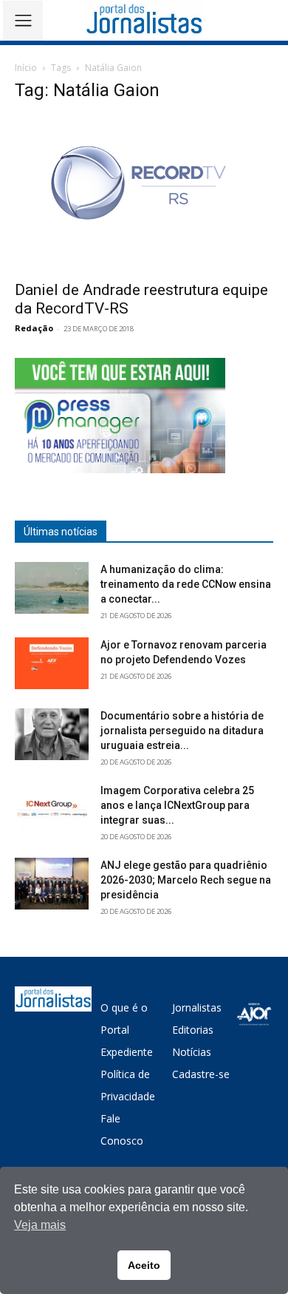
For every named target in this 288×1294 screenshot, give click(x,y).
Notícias (191, 1052)
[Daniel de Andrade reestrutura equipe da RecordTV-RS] (144, 193)
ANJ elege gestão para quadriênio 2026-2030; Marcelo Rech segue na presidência (185, 880)
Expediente (126, 1052)
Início (26, 67)
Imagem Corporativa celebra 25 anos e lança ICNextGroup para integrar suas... (177, 805)
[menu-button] (23, 21)
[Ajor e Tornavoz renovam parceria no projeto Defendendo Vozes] (52, 663)
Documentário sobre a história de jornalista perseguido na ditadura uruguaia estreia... (182, 730)
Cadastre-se (201, 1074)
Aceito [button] (144, 1265)
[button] (266, 20)
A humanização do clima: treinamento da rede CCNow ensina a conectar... (185, 584)
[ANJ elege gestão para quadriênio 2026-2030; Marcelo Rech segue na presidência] (52, 883)
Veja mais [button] (40, 1225)
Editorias (192, 1030)
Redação (34, 327)
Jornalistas (197, 1007)
